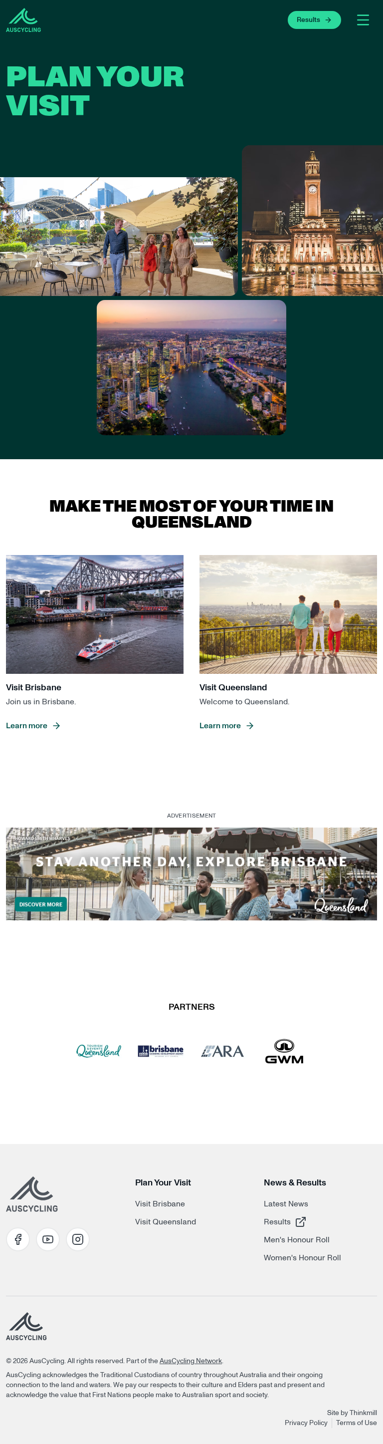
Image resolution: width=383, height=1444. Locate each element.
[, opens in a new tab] (191, 874)
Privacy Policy (306, 1423)
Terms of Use (356, 1423)
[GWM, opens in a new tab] (284, 1051)
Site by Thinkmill (352, 1413)
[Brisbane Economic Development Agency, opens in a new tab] (161, 1051)
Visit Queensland (165, 1222)
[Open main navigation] (363, 20)
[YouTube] (48, 1239)
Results (299, 1221)
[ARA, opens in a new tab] (222, 1051)
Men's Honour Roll (297, 1240)
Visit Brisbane (160, 1204)
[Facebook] (18, 1239)
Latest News (286, 1204)
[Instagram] (78, 1239)
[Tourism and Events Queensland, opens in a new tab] (99, 1051)
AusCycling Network (191, 1361)
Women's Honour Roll (302, 1258)
